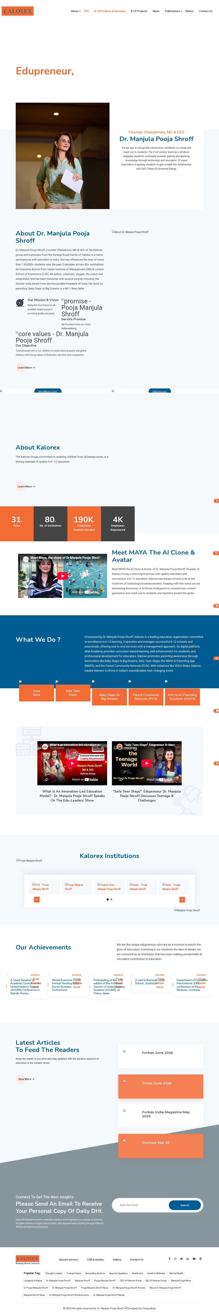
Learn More (25, 367)
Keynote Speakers (118, 1273)
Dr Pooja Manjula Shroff (36, 1288)
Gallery (117, 1259)
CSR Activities (95, 1259)
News (156, 11)
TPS (86, 11)
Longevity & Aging (33, 1280)
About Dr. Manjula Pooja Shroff (165, 1288)
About (74, 11)
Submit (185, 1205)
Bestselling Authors (95, 1273)
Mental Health (176, 1273)
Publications (172, 11)
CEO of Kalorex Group (131, 1280)
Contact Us (206, 11)
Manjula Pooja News (181, 1280)
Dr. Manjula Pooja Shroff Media (109, 1295)
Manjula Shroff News (34, 1295)
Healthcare (137, 1273)
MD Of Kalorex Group (156, 1280)
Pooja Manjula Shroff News (95, 1288)
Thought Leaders (54, 1273)
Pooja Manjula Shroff (105, 1280)
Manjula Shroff (82, 1280)
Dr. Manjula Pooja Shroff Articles (129, 1288)
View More (25, 1079)
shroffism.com (47, 391)
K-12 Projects (139, 11)
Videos (189, 11)
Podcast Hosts (74, 1273)
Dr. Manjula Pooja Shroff (58, 1280)
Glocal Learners (68, 1259)
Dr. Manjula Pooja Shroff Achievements (69, 1295)
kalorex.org (160, 391)
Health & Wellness (156, 1273)
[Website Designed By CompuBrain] (140, 1308)
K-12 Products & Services (109, 11)
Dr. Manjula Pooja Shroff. (110, 1308)
